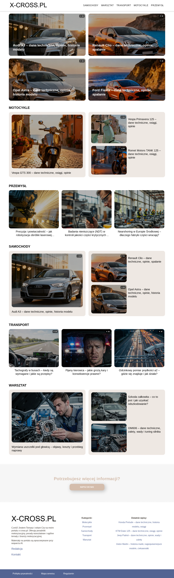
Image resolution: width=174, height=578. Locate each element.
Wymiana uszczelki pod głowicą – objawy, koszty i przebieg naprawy (47, 448)
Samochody (90, 5)
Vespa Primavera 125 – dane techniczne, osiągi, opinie (142, 123)
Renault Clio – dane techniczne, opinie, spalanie (122, 47)
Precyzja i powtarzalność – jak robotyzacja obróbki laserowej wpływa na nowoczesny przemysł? (34, 233)
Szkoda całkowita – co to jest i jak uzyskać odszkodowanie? (143, 400)
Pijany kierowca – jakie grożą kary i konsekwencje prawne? (87, 372)
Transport (123, 5)
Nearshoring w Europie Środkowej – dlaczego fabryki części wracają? (139, 233)
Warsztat (107, 5)
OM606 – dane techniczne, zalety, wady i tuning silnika (144, 430)
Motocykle (141, 5)
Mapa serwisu (48, 573)
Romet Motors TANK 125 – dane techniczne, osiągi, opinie (144, 154)
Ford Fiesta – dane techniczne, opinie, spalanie (122, 92)
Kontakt (16, 554)
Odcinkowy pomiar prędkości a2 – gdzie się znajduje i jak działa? (139, 372)
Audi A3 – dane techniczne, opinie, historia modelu (46, 47)
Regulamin (68, 573)
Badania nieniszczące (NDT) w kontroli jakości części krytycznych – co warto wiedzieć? (86, 233)
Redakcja (17, 548)
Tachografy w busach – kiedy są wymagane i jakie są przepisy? (34, 372)
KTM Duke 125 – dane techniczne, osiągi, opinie (139, 531)
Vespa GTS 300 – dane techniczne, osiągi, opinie (41, 172)
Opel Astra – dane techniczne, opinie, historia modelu (42, 92)
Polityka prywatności (22, 573)
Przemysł (157, 5)
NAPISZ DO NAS (87, 487)
